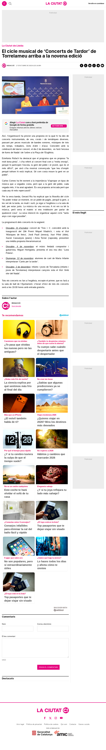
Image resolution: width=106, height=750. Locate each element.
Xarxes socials (84, 724)
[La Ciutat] (56, 3)
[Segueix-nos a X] (50, 718)
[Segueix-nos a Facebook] (44, 718)
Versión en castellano (96, 3)
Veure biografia (16, 306)
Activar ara (57, 126)
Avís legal (20, 724)
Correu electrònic (44, 624)
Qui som (64, 724)
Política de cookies (51, 724)
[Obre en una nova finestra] (42, 733)
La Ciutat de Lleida (12, 45)
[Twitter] (85, 65)
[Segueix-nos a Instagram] (55, 718)
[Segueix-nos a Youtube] (61, 718)
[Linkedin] (90, 65)
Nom (4, 624)
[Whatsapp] (94, 65)
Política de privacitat (34, 724)
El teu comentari (8, 636)
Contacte (72, 724)
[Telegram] (98, 65)
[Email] (102, 65)
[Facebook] (81, 65)
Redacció (10, 65)
